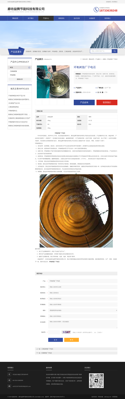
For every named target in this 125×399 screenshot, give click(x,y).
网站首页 (15, 18)
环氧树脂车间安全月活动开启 (17, 122)
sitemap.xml (107, 396)
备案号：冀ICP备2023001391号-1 (55, 396)
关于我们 (31, 18)
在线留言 (108, 1)
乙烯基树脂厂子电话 (47, 349)
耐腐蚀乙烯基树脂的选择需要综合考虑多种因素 (19, 99)
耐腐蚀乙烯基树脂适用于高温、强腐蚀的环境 (19, 114)
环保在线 (100, 396)
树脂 (11, 67)
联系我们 (114, 1)
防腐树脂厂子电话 (47, 353)
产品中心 (46, 18)
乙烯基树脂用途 (13, 107)
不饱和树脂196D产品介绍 (16, 95)
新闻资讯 (61, 18)
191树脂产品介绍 (14, 103)
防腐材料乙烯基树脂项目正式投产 (19, 118)
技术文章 (77, 18)
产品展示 (98, 59)
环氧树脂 (12, 75)
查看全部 (20, 79)
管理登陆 (114, 396)
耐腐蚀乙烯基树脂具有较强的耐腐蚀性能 (19, 125)
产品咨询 (84, 102)
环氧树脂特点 (12, 110)
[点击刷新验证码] (66, 332)
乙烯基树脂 (13, 71)
